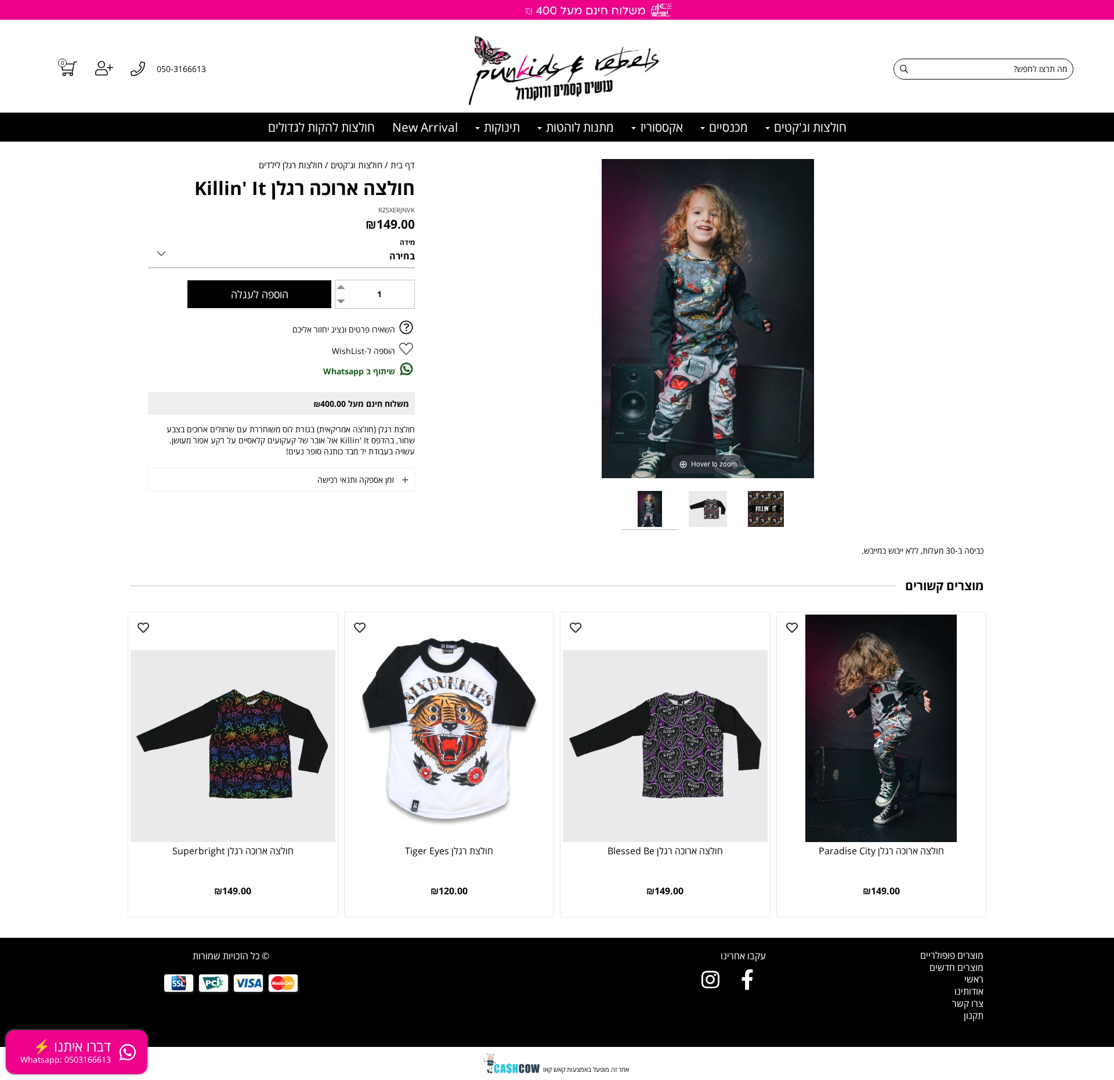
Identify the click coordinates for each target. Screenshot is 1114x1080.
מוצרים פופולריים (951, 955)
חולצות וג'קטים (809, 127)
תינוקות (500, 127)
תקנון (973, 1015)
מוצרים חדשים (956, 967)
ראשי (973, 979)
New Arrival (425, 127)
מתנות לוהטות (578, 127)
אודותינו (968, 991)
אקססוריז (660, 127)
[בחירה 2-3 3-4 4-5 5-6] (281, 252)
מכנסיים (727, 127)
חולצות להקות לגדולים (321, 127)
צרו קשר (967, 1003)
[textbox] (666, 956)
